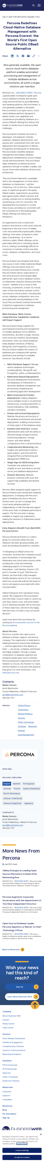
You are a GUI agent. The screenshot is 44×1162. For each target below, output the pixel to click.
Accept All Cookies (22, 1157)
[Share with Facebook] (23, 56)
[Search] (33, 5)
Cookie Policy (21, 1144)
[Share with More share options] (39, 56)
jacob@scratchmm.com (12, 694)
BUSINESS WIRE (24, 93)
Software (22, 726)
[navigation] (39, 5)
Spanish (16, 784)
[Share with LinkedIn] (12, 56)
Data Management (26, 735)
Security (21, 718)
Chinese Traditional (12, 798)
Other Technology (26, 722)
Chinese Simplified (12, 803)
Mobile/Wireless (25, 714)
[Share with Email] (28, 56)
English (6, 784)
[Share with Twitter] (18, 56)
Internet (21, 730)
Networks (32, 726)
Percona (37, 93)
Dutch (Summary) (11, 793)
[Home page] (12, 5)
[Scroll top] (35, 1005)
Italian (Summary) (31, 788)
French (17, 788)
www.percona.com (10, 672)
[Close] (41, 1134)
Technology (23, 709)
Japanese (28, 803)
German (7, 788)
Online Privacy (24, 705)
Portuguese (28, 784)
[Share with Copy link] (34, 56)
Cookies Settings (22, 1150)
